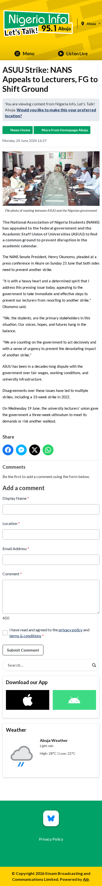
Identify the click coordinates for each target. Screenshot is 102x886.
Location (11, 523)
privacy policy (70, 629)
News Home (20, 130)
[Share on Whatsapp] (48, 449)
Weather (16, 730)
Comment (12, 573)
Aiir (86, 879)
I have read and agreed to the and (49, 632)
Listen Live (77, 53)
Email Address (15, 548)
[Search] (94, 665)
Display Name (15, 498)
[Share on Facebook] (7, 449)
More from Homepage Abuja (65, 130)
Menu (28, 53)
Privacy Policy (51, 839)
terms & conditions (25, 635)
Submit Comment (23, 650)
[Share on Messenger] (21, 449)
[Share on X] (34, 449)
